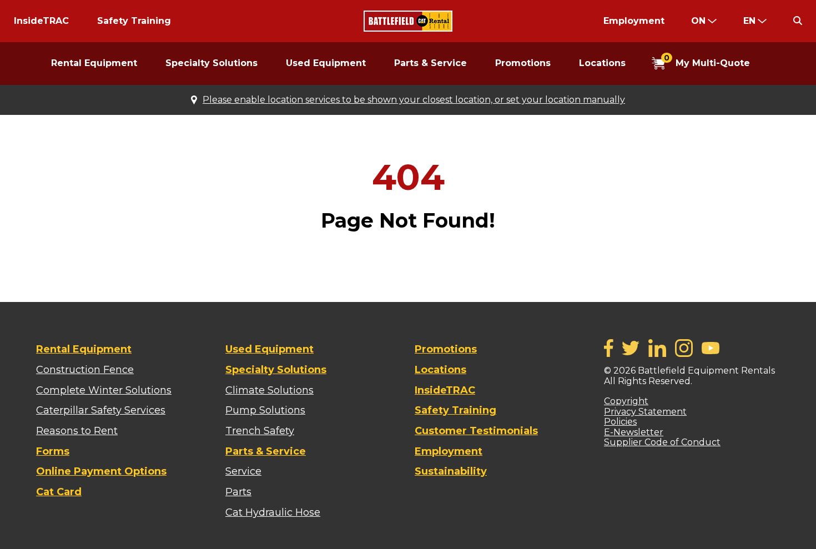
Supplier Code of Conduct (662, 442)
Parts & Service (430, 63)
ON (698, 21)
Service (243, 471)
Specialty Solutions (211, 63)
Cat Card (59, 492)
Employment (633, 21)
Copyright (626, 401)
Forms (52, 451)
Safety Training (134, 21)
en (749, 21)
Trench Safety (259, 431)
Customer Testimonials (476, 431)
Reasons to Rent (77, 431)
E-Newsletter (633, 432)
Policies (620, 421)
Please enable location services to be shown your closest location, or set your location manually (414, 100)
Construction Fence (85, 370)
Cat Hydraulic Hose (272, 512)
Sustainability (451, 471)
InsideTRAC (41, 21)
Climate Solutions (269, 390)
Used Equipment (326, 63)
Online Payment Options (101, 471)
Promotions (523, 63)
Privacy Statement (645, 411)
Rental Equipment (94, 63)
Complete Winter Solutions (104, 390)
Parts (238, 492)
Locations (602, 63)
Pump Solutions (265, 410)
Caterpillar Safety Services (100, 410)
